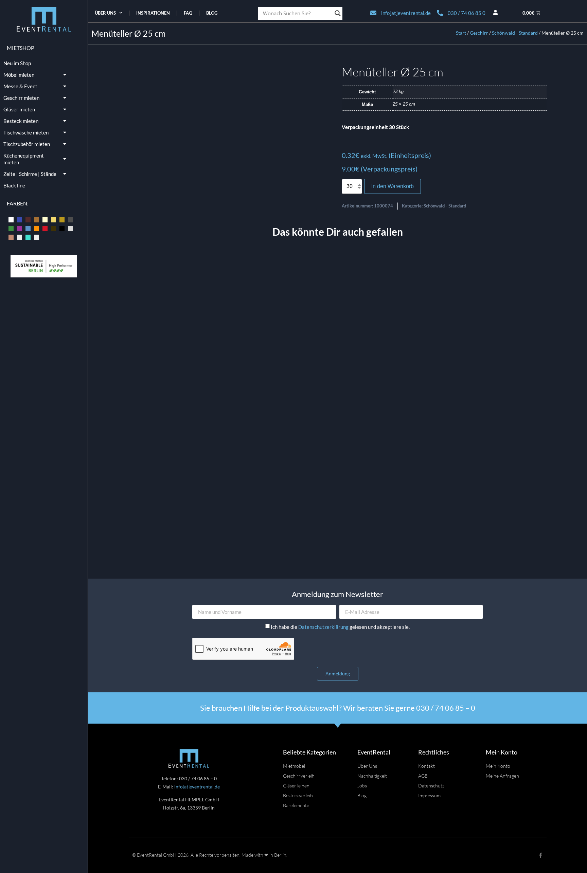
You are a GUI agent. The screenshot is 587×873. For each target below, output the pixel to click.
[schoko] (53, 228)
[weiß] (36, 236)
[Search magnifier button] (337, 13)
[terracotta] (11, 236)
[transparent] (19, 236)
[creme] (45, 219)
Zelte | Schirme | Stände (29, 174)
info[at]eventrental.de (197, 786)
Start (461, 33)
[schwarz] (62, 228)
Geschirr (479, 33)
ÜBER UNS (105, 13)
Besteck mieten (20, 121)
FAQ (188, 13)
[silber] (70, 228)
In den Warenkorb (392, 186)
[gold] (62, 219)
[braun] (36, 219)
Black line (14, 185)
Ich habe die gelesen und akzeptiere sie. (340, 627)
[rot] (45, 228)
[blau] (19, 219)
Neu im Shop (17, 63)
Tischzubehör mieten (26, 144)
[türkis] (28, 236)
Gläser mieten (19, 109)
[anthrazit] (11, 219)
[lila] (19, 228)
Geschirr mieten (21, 98)
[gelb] (53, 219)
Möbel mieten (18, 75)
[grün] (11, 228)
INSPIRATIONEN (153, 13)
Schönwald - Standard (515, 33)
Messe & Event (20, 86)
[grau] (70, 219)
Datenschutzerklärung (324, 627)
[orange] (36, 228)
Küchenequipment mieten (23, 158)
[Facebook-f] (540, 855)
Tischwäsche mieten (26, 132)
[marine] (28, 228)
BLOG (211, 13)
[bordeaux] (28, 219)
